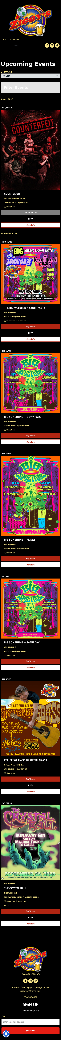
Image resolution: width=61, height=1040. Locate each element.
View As (6, 72)
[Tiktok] (57, 45)
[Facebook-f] (47, 45)
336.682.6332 (30, 997)
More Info (31, 225)
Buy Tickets (30, 326)
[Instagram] (52, 45)
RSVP (30, 219)
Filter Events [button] (16, 87)
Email (3, 1016)
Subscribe (30, 1030)
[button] (16, 44)
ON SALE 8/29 (31, 212)
